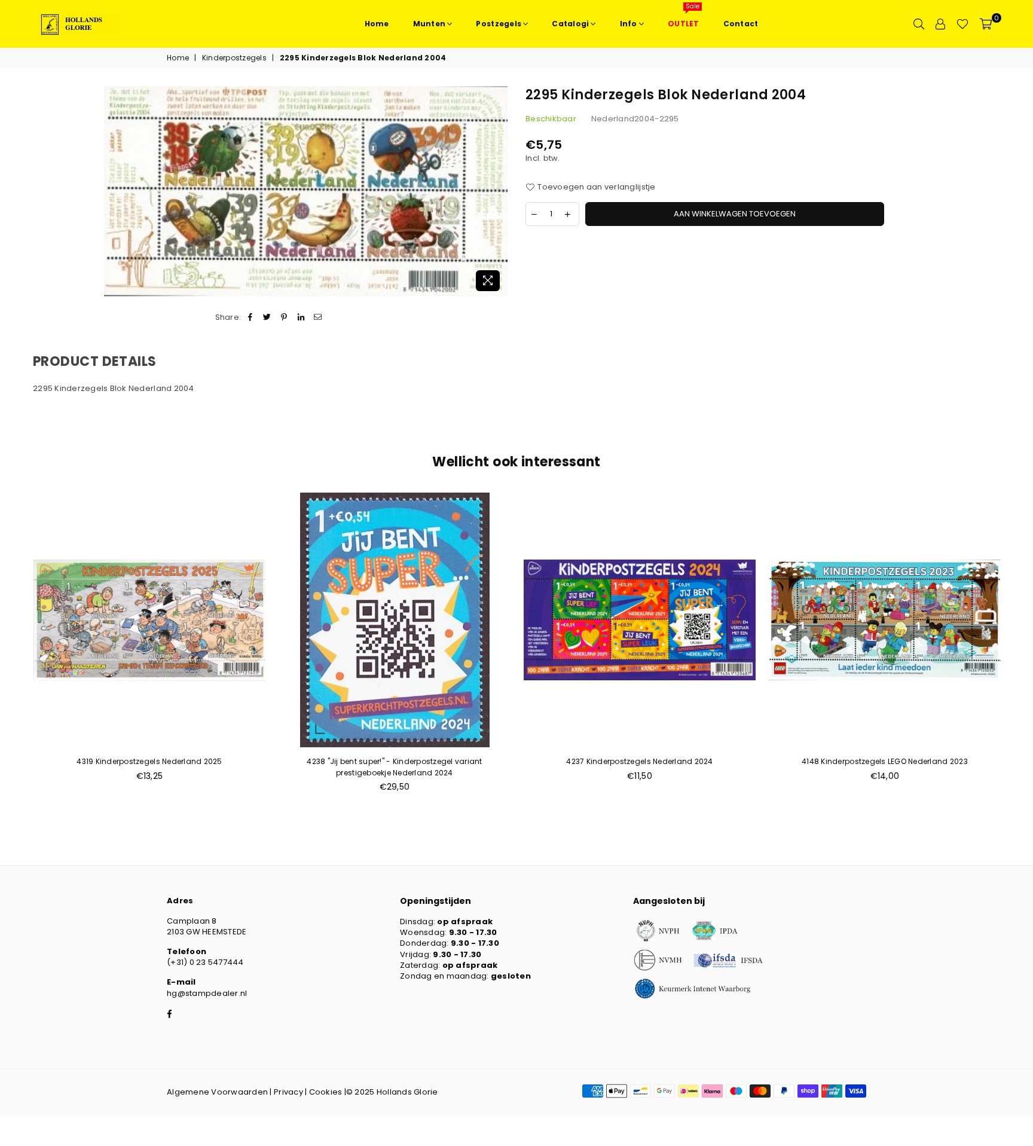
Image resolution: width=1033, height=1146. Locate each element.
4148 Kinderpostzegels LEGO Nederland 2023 (885, 761)
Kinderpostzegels (234, 58)
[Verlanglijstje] (962, 24)
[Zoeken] (919, 24)
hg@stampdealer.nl (207, 993)
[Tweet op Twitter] (267, 317)
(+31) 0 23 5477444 (205, 962)
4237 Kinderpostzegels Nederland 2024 (639, 761)
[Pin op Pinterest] (284, 317)
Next (1019, 648)
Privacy (288, 1092)
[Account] (940, 24)
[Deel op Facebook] (250, 317)
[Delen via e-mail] (317, 317)
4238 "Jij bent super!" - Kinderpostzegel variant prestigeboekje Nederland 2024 (394, 766)
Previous (13, 648)
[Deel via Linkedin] (301, 317)
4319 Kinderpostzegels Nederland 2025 (149, 761)
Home (178, 58)
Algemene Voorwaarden (217, 1092)
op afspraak (465, 921)
